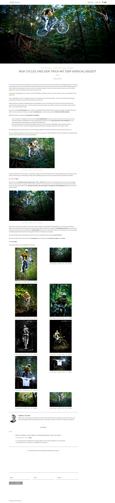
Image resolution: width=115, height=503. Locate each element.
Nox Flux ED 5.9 (58, 235)
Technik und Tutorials (60, 68)
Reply (30, 438)
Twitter (63, 238)
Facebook (50, 238)
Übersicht (71, 68)
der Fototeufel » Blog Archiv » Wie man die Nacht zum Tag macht (38, 435)
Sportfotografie (46, 68)
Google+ (56, 238)
